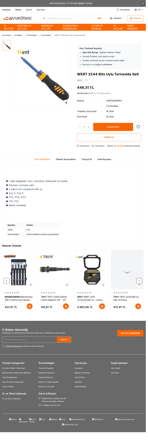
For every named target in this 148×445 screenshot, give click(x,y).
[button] (3, 3)
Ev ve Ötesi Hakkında (11, 399)
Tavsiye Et (86, 159)
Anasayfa (79, 368)
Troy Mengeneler (9, 377)
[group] (42, 74)
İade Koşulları (104, 159)
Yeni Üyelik (115, 368)
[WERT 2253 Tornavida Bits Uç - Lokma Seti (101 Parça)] (91, 269)
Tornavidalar (31, 35)
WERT (80, 80)
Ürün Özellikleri (42, 159)
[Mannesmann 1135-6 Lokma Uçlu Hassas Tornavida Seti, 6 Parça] (18, 269)
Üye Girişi (115, 373)
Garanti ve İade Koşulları (48, 382)
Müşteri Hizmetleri (82, 373)
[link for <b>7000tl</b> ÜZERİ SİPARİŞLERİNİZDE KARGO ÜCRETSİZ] (73, 3)
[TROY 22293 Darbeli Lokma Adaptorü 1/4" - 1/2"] (55, 269)
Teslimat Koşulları (45, 368)
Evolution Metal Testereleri (13, 368)
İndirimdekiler (80, 387)
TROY (44, 297)
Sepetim (78, 382)
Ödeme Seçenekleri (66, 159)
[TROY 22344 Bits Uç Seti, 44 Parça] (127, 269)
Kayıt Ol (64, 339)
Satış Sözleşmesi (45, 377)
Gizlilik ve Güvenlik (46, 387)
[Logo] (17, 18)
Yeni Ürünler (80, 377)
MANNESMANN (13, 297)
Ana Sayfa (6, 35)
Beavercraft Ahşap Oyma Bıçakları (16, 373)
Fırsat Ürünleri (8, 387)
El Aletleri (18, 35)
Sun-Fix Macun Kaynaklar (13, 382)
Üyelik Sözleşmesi (46, 373)
